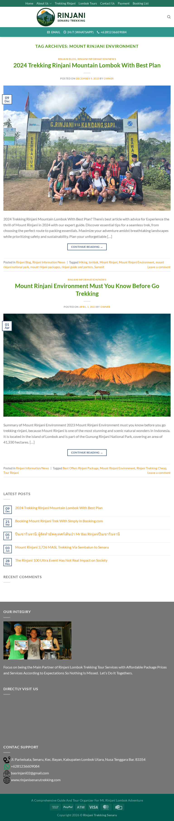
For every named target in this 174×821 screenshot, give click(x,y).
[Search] (169, 17)
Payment (124, 3)
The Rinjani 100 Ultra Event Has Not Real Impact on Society (61, 560)
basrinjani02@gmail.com (30, 773)
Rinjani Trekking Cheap (151, 468)
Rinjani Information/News (96, 58)
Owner (109, 78)
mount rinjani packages (45, 267)
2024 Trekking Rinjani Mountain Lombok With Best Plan (87, 65)
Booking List (141, 3)
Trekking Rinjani (65, 3)
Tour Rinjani (11, 473)
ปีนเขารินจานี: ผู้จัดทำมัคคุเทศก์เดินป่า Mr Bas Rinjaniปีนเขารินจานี (67, 534)
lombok (93, 262)
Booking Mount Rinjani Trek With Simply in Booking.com (59, 521)
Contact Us (107, 3)
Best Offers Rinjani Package (81, 468)
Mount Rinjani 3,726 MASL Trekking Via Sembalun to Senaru (62, 547)
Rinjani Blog (67, 58)
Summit (99, 267)
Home (29, 3)
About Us (42, 3)
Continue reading (87, 246)
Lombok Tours (88, 3)
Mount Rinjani (109, 262)
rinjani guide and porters (77, 267)
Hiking (83, 262)
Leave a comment (159, 267)
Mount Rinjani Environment (136, 262)
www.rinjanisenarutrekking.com (35, 780)
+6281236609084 (25, 766)
